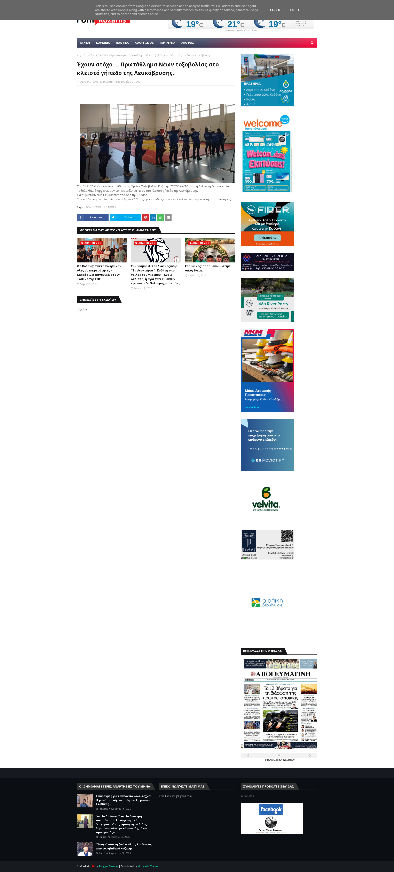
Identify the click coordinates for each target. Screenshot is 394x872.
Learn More (277, 10)
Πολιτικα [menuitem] (122, 42)
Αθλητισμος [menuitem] (144, 42)
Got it (295, 10)
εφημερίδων (288, 759)
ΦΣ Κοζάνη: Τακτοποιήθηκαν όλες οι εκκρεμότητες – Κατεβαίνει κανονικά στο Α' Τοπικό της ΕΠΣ (99, 272)
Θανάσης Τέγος (89, 81)
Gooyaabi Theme (148, 866)
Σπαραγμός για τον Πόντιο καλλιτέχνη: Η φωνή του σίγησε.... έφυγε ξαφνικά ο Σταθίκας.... (123, 800)
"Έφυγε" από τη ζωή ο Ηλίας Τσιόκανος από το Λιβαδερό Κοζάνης (124, 846)
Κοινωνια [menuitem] (103, 42)
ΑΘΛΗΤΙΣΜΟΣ (94, 207)
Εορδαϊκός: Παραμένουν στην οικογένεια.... (207, 268)
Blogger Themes (108, 866)
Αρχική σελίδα (85, 55)
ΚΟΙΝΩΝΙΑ (102, 55)
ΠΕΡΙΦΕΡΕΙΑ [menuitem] (167, 42)
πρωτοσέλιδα (273, 759)
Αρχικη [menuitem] (85, 42)
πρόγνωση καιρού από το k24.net (241, 30)
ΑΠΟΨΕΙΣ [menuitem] (187, 42)
